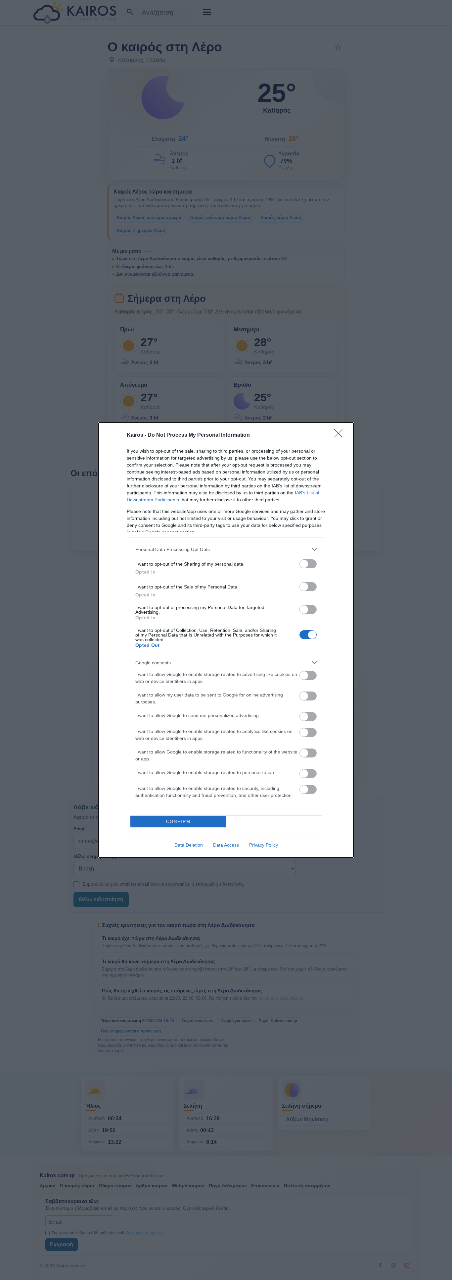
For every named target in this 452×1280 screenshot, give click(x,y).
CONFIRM (178, 821)
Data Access (226, 845)
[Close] (340, 435)
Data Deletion (188, 845)
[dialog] (226, 640)
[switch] (308, 563)
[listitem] (226, 549)
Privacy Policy (263, 845)
